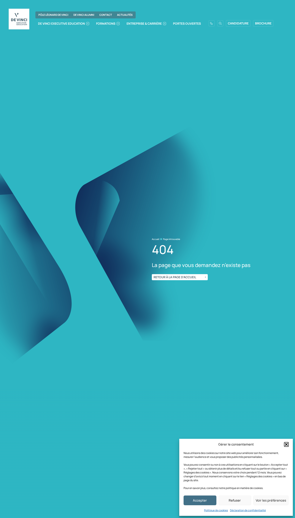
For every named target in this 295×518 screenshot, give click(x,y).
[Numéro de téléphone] (212, 23)
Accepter (200, 500)
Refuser (235, 500)
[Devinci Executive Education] (19, 19)
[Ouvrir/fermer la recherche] (220, 23)
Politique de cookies (216, 510)
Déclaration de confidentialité (248, 510)
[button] (286, 444)
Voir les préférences (271, 500)
